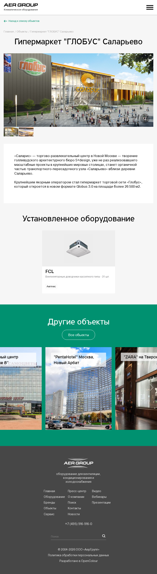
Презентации (101, 502)
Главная (9, 31)
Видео (96, 491)
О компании (76, 497)
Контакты (74, 508)
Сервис (49, 514)
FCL (49, 271)
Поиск (72, 502)
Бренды (49, 502)
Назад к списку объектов (24, 21)
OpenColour (89, 561)
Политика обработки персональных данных (78, 555)
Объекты (22, 31)
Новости (74, 514)
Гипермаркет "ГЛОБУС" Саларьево (52, 31)
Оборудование (54, 497)
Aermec (51, 286)
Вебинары (99, 497)
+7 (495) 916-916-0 (78, 524)
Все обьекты (78, 335)
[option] (78, 90)
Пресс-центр (77, 491)
